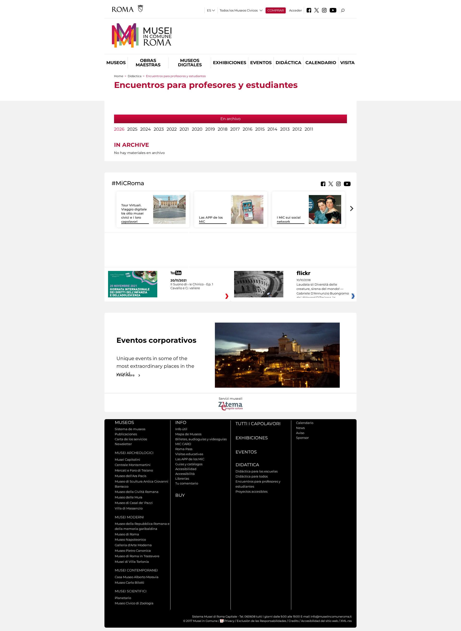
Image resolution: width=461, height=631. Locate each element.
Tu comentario (186, 483)
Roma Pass (183, 449)
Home (118, 76)
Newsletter (123, 444)
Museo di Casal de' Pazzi (134, 503)
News (300, 428)
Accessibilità (185, 474)
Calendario (320, 62)
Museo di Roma (127, 534)
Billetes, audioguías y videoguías (201, 439)
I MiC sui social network (289, 219)
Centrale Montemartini (133, 465)
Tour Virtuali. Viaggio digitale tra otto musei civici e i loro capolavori (134, 213)
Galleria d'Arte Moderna (133, 545)
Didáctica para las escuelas (257, 471)
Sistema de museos (130, 429)
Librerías (182, 478)
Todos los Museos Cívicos (239, 10)
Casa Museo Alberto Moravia (136, 577)
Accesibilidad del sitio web (319, 621)
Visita (347, 62)
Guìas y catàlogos (188, 464)
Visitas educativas (189, 454)
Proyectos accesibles (251, 491)
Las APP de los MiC (189, 459)
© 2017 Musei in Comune (200, 621)
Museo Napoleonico (130, 539)
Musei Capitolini (127, 459)
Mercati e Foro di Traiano (134, 470)
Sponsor (302, 438)
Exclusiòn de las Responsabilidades (261, 621)
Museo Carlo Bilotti (129, 582)
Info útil (181, 429)
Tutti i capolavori (258, 423)
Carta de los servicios (131, 439)
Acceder (295, 10)
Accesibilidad (185, 469)
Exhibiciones (229, 62)
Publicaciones (126, 434)
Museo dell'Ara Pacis (130, 476)
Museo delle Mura (128, 497)
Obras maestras (148, 62)
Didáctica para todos (252, 476)
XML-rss (346, 621)
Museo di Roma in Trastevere (137, 556)
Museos (116, 62)
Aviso (300, 433)
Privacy (229, 621)
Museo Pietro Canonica (133, 550)
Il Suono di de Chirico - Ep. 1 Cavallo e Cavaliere (191, 286)
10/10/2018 (323, 289)
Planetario (123, 598)
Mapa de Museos (188, 434)
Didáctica (288, 62)
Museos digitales (190, 62)
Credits (294, 621)
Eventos (261, 62)
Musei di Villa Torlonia (132, 562)
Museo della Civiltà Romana (136, 492)
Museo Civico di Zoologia (134, 603)
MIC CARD (183, 444)
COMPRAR (275, 10)
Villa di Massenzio (129, 508)
